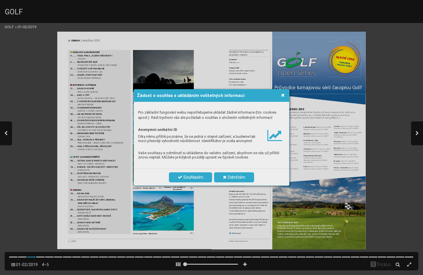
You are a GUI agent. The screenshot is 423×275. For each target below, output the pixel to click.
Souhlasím (192, 177)
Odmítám (235, 177)
